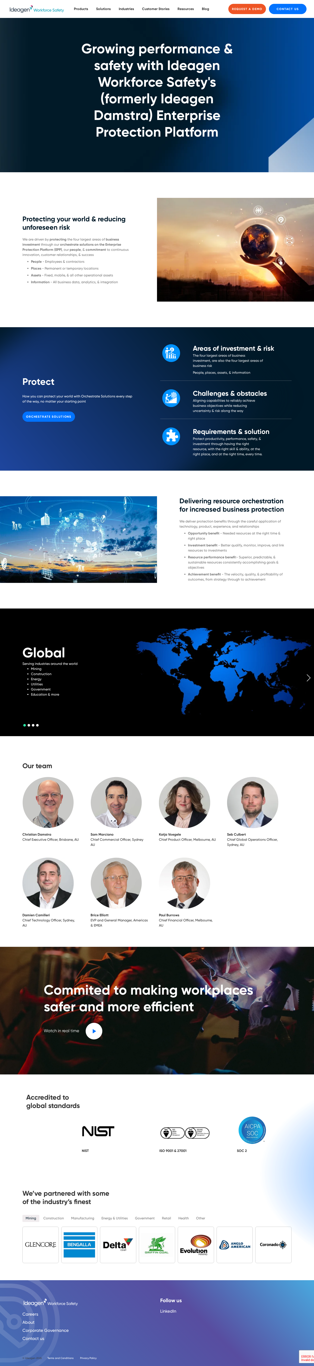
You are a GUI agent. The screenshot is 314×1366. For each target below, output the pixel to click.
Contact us (288, 9)
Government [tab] (145, 1218)
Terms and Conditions (60, 1358)
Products (81, 9)
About (28, 1322)
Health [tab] (183, 1218)
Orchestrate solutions (48, 417)
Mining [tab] (31, 1218)
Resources (186, 9)
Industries (126, 9)
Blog (205, 9)
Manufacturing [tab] (82, 1218)
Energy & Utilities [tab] (114, 1218)
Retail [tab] (166, 1218)
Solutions (103, 9)
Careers (30, 1314)
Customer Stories (155, 9)
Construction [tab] (53, 1218)
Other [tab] (200, 1218)
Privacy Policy (88, 1358)
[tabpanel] (157, 672)
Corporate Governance (45, 1330)
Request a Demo (247, 9)
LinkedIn (168, 1311)
